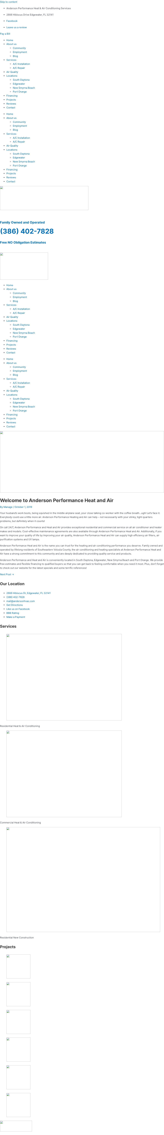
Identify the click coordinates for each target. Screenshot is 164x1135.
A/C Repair (19, 67)
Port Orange (20, 91)
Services (11, 59)
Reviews (11, 103)
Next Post (7, 574)
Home (9, 40)
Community (19, 48)
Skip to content (8, 1)
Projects (11, 99)
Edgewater (19, 83)
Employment (20, 52)
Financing (11, 95)
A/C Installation (21, 63)
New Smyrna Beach (24, 87)
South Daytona (21, 79)
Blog (15, 56)
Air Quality (12, 71)
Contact (10, 107)
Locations (11, 75)
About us (11, 44)
